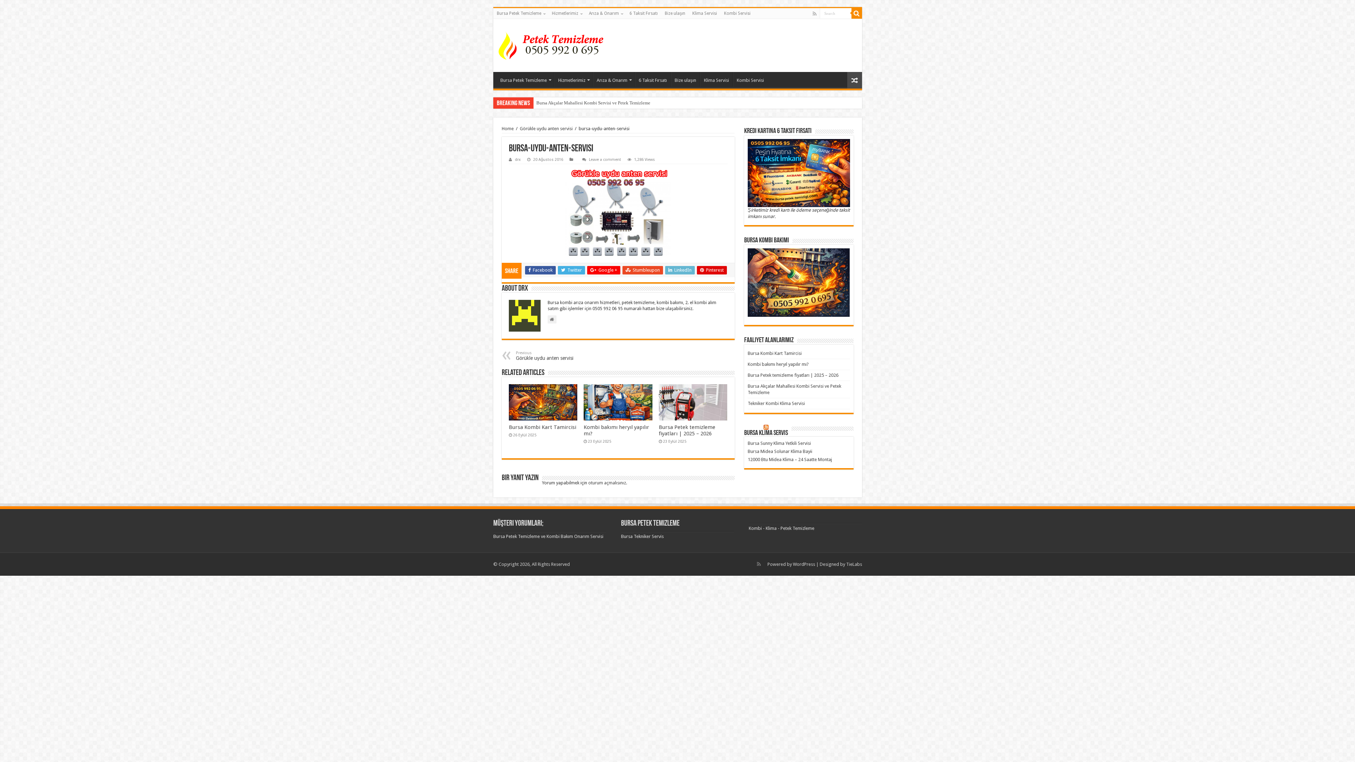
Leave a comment (605, 159)
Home (508, 128)
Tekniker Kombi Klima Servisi (776, 403)
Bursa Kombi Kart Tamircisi (542, 427)
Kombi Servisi (737, 13)
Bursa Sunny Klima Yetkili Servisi (779, 443)
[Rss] (814, 14)
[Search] (856, 13)
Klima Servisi (704, 13)
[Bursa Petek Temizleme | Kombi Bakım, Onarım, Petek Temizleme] (553, 45)
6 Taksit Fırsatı (644, 13)
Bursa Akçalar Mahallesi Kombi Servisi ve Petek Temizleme (593, 102)
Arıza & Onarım (604, 13)
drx (518, 159)
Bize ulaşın (675, 13)
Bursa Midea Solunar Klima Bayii (780, 451)
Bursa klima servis (766, 433)
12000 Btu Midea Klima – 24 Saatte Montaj (790, 459)
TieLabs (854, 564)
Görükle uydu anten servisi (546, 128)
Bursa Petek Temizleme (519, 13)
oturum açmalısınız (607, 482)
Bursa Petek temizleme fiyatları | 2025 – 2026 (687, 430)
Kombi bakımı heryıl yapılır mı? (778, 364)
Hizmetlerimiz (565, 13)
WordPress (804, 564)
